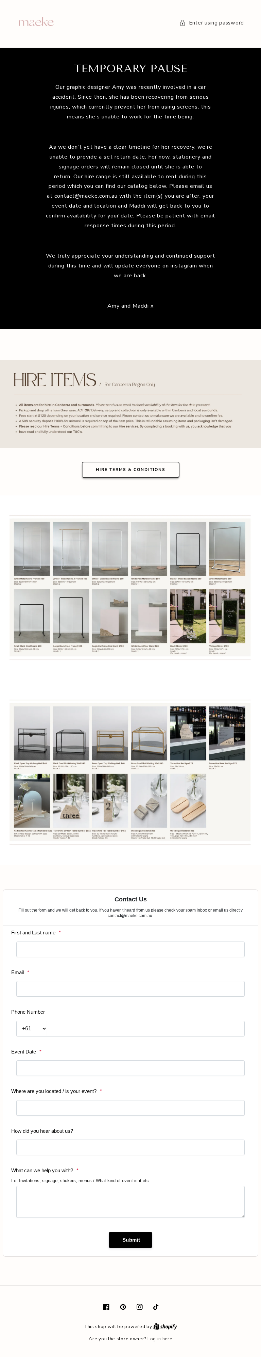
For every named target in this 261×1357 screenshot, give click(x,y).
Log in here (159, 1339)
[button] (211, 23)
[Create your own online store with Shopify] (165, 1327)
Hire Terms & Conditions (131, 469)
